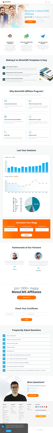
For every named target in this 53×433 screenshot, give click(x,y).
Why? (3, 409)
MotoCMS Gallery (21, 412)
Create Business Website (5, 415)
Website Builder (13, 406)
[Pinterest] (46, 407)
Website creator (21, 416)
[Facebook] (36, 407)
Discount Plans (13, 411)
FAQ (19, 410)
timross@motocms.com (34, 388)
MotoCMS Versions (5, 410)
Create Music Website (6, 419)
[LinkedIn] (42, 407)
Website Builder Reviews (21, 407)
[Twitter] (38, 407)
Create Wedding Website (5, 412)
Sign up (30, 21)
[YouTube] (40, 407)
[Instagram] (44, 407)
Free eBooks (21, 409)
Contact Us (29, 406)
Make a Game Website (6, 420)
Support (28, 408)
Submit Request (29, 409)
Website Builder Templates (5, 407)
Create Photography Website (6, 417)
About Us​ (12, 409)
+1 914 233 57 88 (33, 390)
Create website (21, 415)
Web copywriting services (5, 423)
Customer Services (13, 412)
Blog (11, 408)
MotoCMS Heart (21, 413)
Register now (26, 297)
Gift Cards (20, 418)
